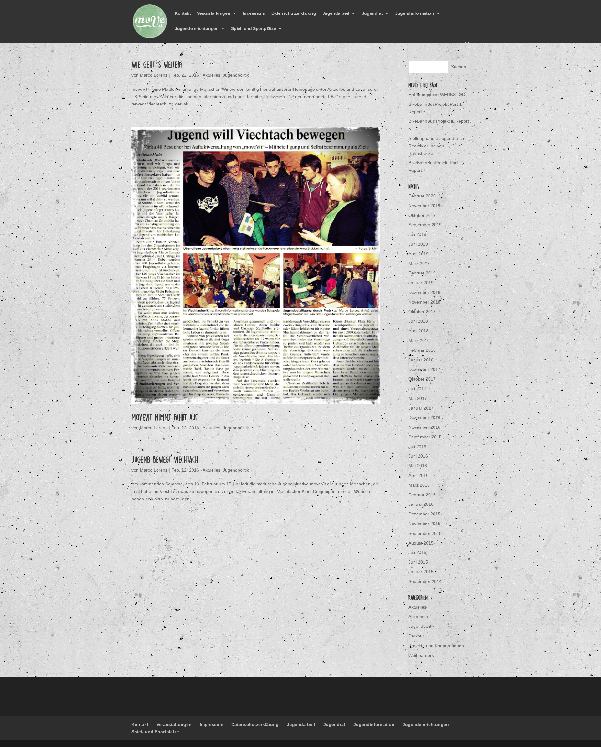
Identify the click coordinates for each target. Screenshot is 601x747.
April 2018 (418, 330)
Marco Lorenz (153, 75)
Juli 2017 (417, 388)
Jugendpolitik (236, 75)
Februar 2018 (422, 350)
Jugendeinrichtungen (196, 28)
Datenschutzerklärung (293, 13)
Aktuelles (211, 75)
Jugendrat (372, 13)
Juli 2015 (417, 552)
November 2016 (424, 427)
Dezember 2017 (424, 369)
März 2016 (419, 485)
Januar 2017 (421, 408)
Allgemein (418, 616)
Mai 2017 (417, 398)
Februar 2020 (422, 195)
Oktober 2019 (422, 215)
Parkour (416, 635)
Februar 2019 (422, 272)
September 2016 (425, 436)
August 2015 (421, 542)
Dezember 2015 (424, 513)
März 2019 (419, 263)
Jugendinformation (414, 13)
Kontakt (183, 13)
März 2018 (419, 340)
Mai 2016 (417, 465)
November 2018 (424, 301)
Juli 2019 (417, 234)
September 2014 (425, 581)
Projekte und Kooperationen (436, 645)
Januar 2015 (421, 571)
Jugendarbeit (335, 13)
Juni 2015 (418, 562)
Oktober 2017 (422, 378)
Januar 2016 (421, 504)
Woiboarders (421, 655)
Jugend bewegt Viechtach (164, 459)
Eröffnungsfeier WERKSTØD (436, 94)
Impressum (254, 13)
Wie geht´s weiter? (156, 64)
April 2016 (418, 475)
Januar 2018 (421, 359)
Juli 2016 (417, 446)
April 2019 (418, 253)
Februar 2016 (422, 494)
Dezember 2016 (424, 417)
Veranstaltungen (213, 13)
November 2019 (424, 205)
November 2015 (424, 523)
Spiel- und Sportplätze (253, 28)
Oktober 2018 (422, 311)
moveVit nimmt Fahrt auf (164, 417)
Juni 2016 (418, 455)
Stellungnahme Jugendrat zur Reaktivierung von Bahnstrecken (437, 146)
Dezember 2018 (424, 292)
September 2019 (425, 224)
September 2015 (425, 533)
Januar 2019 (421, 282)
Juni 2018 (418, 321)
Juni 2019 (418, 244)
